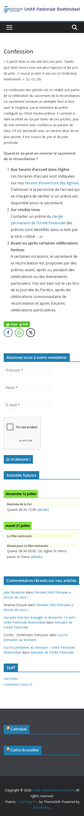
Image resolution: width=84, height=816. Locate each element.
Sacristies (11, 678)
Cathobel (19, 729)
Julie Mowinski (14, 592)
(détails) (43, 509)
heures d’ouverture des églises (52, 182)
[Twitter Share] (30, 332)
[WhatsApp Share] (19, 332)
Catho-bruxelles (25, 750)
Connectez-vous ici (18, 684)
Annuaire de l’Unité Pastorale (52, 652)
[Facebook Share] (8, 332)
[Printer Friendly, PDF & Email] (17, 324)
